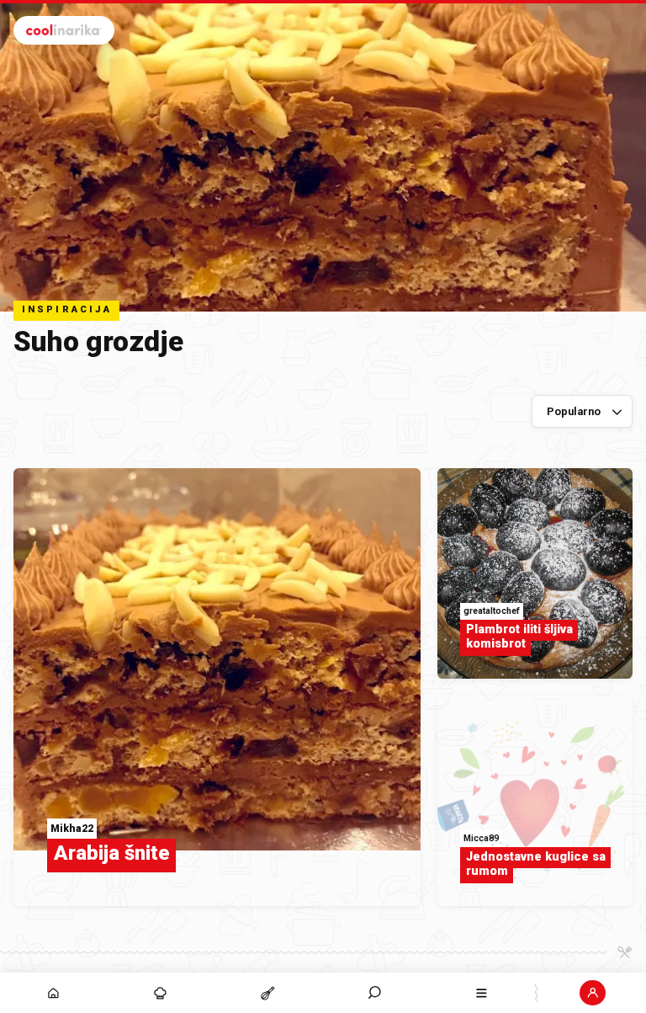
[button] (374, 993)
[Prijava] (592, 993)
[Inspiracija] (160, 993)
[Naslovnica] (53, 993)
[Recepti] (267, 993)
